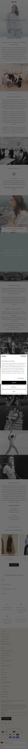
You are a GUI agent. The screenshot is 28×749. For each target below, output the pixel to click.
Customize (13, 387)
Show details (21, 378)
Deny (14, 391)
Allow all (14, 382)
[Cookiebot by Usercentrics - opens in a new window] (20, 356)
